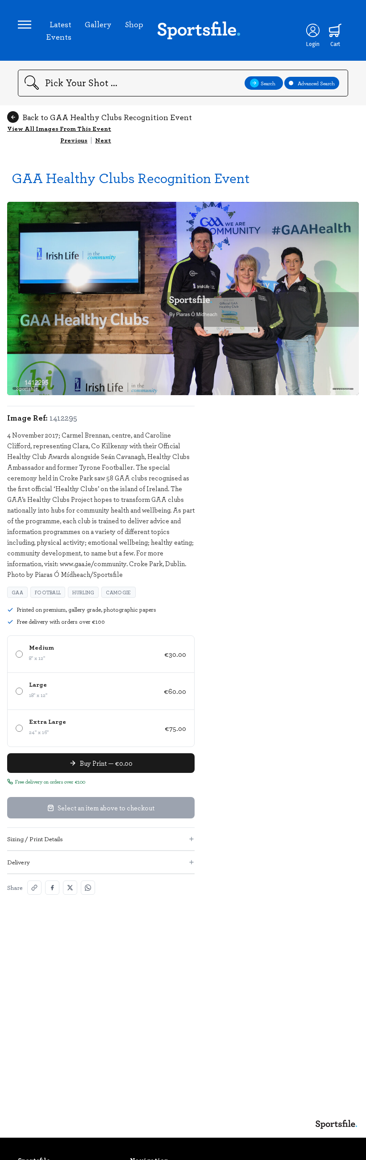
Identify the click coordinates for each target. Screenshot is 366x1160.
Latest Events (58, 30)
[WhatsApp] (88, 887)
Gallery (98, 24)
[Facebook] (52, 887)
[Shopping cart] (335, 30)
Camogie (118, 592)
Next (103, 140)
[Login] (313, 30)
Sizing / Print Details (35, 839)
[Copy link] (34, 887)
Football (48, 592)
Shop (134, 24)
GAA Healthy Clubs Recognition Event (131, 177)
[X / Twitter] (70, 887)
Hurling (83, 592)
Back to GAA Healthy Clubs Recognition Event (107, 117)
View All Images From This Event (59, 128)
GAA (17, 592)
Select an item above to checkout (106, 807)
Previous (73, 140)
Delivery (18, 862)
